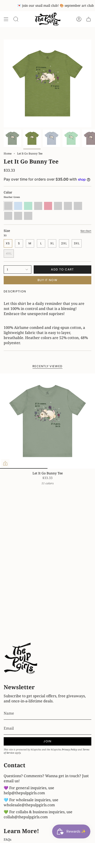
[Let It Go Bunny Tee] (47, 421)
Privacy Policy (69, 749)
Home (8, 153)
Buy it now (47, 280)
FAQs (7, 839)
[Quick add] (5, 463)
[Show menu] (6, 19)
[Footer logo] (21, 659)
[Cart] (88, 19)
